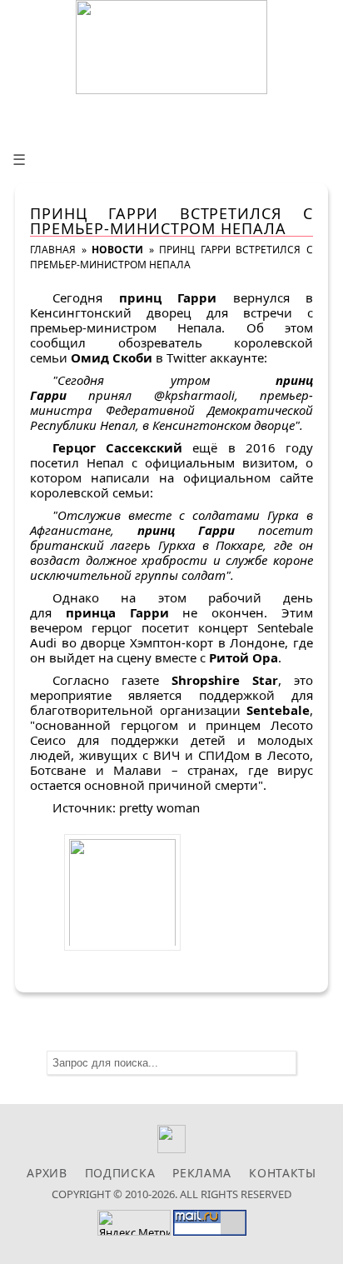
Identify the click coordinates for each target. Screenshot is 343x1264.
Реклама (201, 1173)
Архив (47, 1173)
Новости (117, 249)
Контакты (282, 1173)
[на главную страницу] (171, 47)
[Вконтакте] (171, 1149)
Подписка (120, 1173)
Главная (53, 249)
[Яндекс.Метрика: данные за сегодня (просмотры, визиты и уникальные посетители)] (134, 1223)
